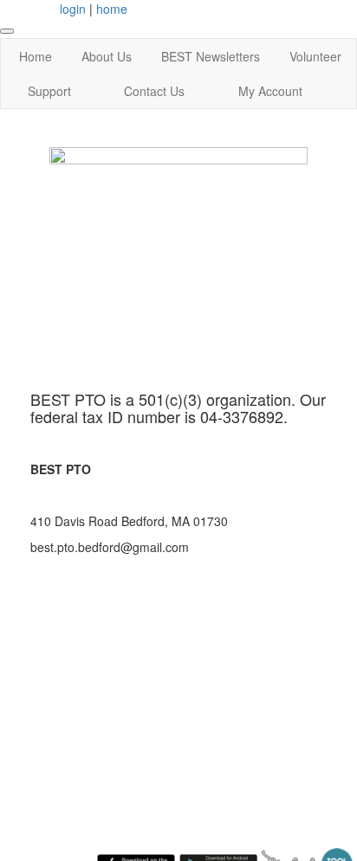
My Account (270, 91)
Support (49, 91)
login (73, 8)
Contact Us (154, 91)
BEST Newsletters (210, 56)
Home (35, 56)
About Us (106, 56)
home (111, 8)
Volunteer (315, 56)
